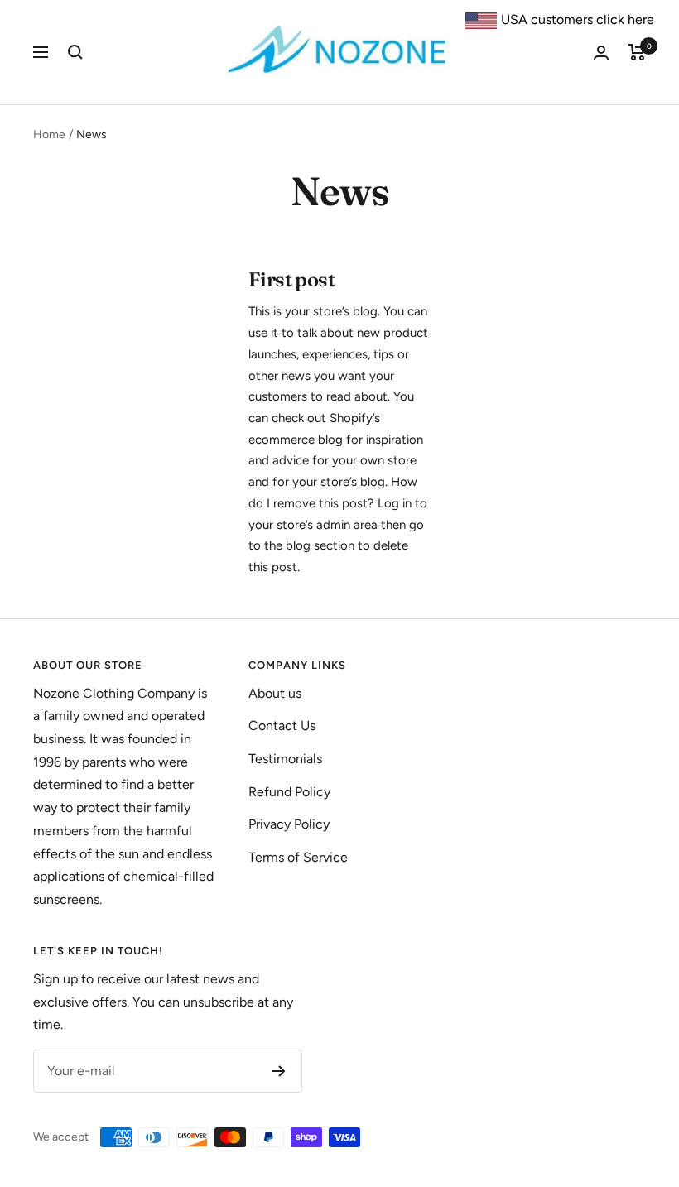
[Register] (279, 1071)
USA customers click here (577, 19)
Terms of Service (298, 857)
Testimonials (285, 759)
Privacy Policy (289, 824)
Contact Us (281, 725)
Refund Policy (289, 792)
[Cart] (637, 52)
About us (274, 693)
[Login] (601, 53)
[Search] (75, 52)
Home (49, 134)
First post (291, 279)
